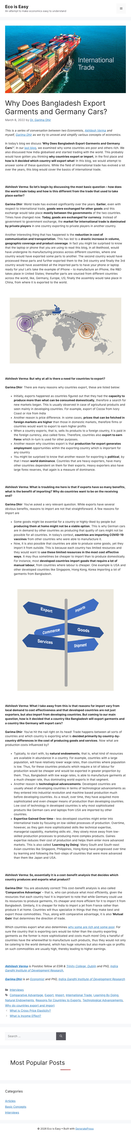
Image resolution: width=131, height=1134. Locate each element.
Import (59, 995)
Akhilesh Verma (95, 130)
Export (49, 995)
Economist (37, 979)
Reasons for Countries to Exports (58, 1000)
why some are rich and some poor (91, 927)
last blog (30, 148)
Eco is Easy (16, 6)
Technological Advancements (103, 1000)
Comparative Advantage (26, 995)
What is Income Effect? (25, 1016)
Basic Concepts (15, 1106)
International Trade (79, 995)
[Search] (61, 1036)
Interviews (17, 990)
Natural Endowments (19, 1000)
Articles (10, 1101)
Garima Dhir (24, 134)
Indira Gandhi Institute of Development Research (92, 979)
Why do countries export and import (30, 1005)
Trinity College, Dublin (81, 966)
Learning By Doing (105, 995)
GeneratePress (84, 1128)
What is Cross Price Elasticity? (30, 1010)
